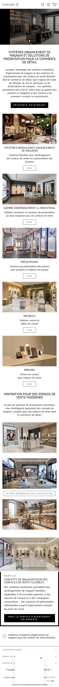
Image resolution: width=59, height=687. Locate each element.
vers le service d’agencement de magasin (29, 618)
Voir (29, 168)
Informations (12, 650)
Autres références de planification (29, 493)
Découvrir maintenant (29, 105)
